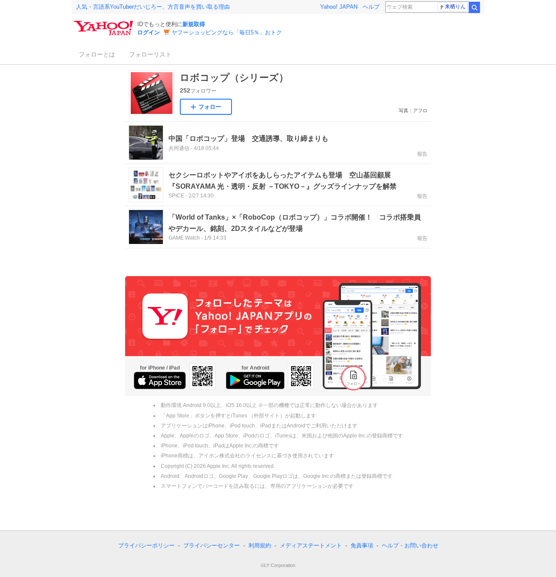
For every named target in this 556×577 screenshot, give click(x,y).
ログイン (148, 32)
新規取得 (193, 24)
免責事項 (362, 545)
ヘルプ (371, 6)
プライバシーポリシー (146, 545)
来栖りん (455, 6)
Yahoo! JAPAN (338, 6)
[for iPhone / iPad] (160, 380)
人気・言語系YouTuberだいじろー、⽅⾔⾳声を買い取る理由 (153, 6)
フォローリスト (150, 54)
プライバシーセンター (211, 545)
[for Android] (255, 380)
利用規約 (259, 545)
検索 (474, 7)
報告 (422, 154)
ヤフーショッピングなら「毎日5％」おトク (227, 32)
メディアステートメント (311, 545)
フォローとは (97, 54)
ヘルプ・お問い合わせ (410, 545)
